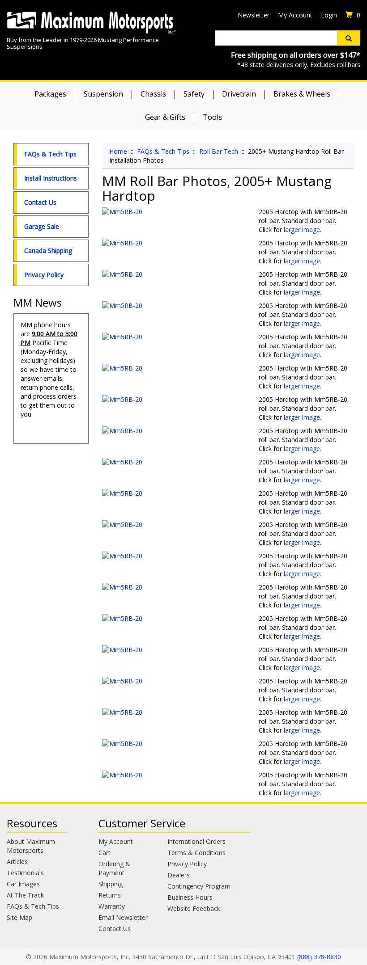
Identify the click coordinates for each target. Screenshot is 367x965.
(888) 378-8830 (319, 956)
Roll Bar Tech (218, 151)
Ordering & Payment (114, 868)
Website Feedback (193, 908)
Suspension (103, 94)
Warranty (111, 906)
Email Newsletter (123, 917)
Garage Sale (41, 226)
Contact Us (40, 202)
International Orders (196, 841)
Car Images (23, 884)
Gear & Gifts (165, 117)
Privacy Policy (44, 274)
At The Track (25, 895)
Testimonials (25, 872)
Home (118, 151)
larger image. (302, 229)
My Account (295, 15)
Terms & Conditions (196, 852)
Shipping (110, 884)
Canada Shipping (48, 250)
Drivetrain (239, 94)
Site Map (19, 917)
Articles (17, 861)
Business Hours (190, 897)
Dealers (178, 875)
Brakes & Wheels (301, 94)
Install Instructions (50, 178)
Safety (194, 94)
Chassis (153, 94)
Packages (50, 94)
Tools (212, 117)
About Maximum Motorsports (31, 846)
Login (329, 15)
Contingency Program (198, 886)
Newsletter (253, 15)
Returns (109, 895)
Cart (104, 852)
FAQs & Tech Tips (50, 154)
